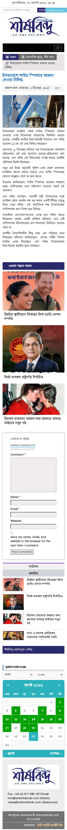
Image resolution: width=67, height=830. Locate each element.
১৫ (51, 719)
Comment (18, 454)
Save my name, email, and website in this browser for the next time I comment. (30, 541)
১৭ (7, 728)
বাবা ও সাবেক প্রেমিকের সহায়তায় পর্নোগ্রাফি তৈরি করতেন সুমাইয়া (42, 637)
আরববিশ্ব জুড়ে (34, 57)
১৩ (33, 719)
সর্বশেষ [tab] (33, 566)
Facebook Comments (22, 449)
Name (15, 497)
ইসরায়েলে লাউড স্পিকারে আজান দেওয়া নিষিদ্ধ (28, 77)
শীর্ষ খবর (49, 57)
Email (15, 509)
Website (15, 521)
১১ (15, 719)
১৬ (60, 719)
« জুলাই (10, 753)
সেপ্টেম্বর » (56, 753)
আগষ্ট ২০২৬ (33, 685)
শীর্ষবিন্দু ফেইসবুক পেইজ (18, 649)
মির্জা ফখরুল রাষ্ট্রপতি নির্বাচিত (23, 377)
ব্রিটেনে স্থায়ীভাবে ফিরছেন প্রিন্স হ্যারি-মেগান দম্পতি (45, 582)
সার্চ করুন (42, 10)
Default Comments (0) (22, 445)
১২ (24, 719)
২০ (33, 728)
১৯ (24, 728)
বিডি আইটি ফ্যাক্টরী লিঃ (50, 825)
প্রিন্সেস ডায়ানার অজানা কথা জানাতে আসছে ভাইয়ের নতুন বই (43, 619)
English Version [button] (56, 10)
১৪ (42, 719)
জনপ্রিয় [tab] (33, 573)
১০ (7, 719)
